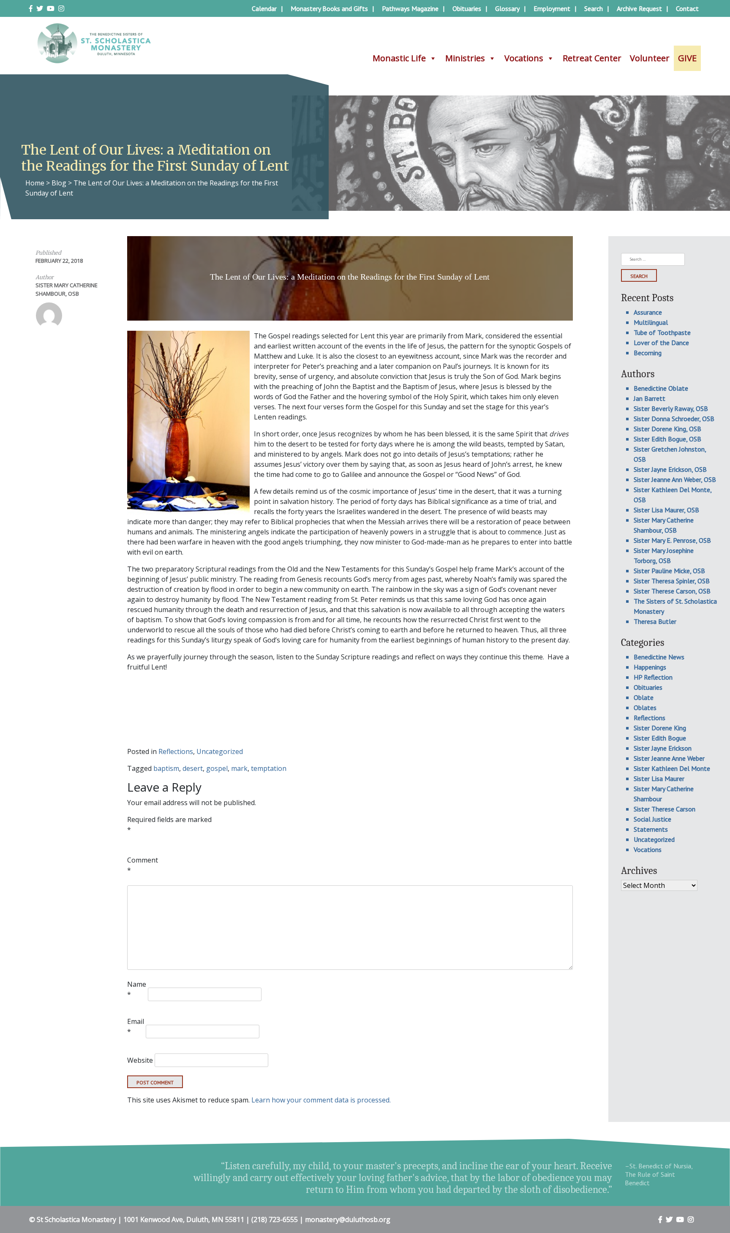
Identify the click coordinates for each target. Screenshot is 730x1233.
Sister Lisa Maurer (659, 778)
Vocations (523, 58)
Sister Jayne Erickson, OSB (670, 469)
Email (135, 1026)
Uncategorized (219, 751)
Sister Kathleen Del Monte (672, 768)
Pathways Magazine (410, 8)
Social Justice (652, 819)
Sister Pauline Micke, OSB (669, 570)
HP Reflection (653, 677)
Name (136, 989)
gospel (217, 768)
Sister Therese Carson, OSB (672, 591)
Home (34, 183)
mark (239, 768)
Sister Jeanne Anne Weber (669, 758)
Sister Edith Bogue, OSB (667, 439)
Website (140, 1060)
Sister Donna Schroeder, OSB (674, 418)
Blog (59, 183)
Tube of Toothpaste (662, 332)
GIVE (687, 58)
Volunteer (650, 58)
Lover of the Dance (661, 342)
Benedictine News (659, 657)
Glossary (507, 8)
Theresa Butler (655, 621)
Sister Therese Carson (664, 809)
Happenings (650, 667)
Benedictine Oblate (661, 388)
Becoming (648, 352)
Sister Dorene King (660, 728)
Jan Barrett (649, 398)
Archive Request (639, 8)
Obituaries (466, 8)
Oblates (645, 707)
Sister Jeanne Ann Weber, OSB (675, 479)
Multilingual (651, 322)
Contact (687, 8)
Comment (142, 865)
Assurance (648, 312)
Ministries (465, 58)
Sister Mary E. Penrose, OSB (672, 540)
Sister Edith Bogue (660, 738)
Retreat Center (592, 58)
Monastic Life (399, 58)
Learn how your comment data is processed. (321, 1100)
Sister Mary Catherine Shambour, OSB (66, 289)
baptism (166, 768)
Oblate (644, 697)
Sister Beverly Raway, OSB (671, 408)
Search (593, 8)
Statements (651, 829)
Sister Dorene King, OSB (667, 429)
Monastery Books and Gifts (329, 8)
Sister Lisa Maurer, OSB (666, 510)
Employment (552, 8)
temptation (268, 768)
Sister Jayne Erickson (663, 748)
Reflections (175, 751)
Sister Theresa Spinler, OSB (672, 581)
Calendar (264, 8)
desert (192, 768)
